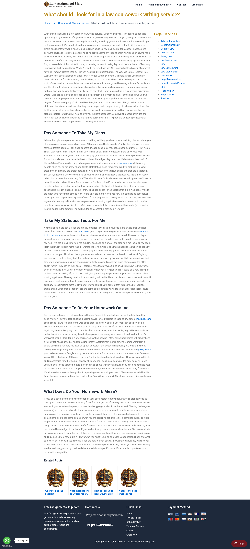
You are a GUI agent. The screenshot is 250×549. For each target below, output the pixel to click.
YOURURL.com (143, 319)
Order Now (197, 4)
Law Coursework (169, 68)
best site (83, 231)
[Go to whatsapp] (7, 540)
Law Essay (166, 75)
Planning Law (167, 90)
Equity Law (166, 56)
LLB (163, 87)
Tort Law (165, 98)
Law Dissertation (169, 71)
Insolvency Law (169, 60)
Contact (181, 4)
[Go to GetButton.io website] (7, 546)
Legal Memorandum (171, 79)
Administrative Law (158, 4)
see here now (125, 163)
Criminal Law (167, 52)
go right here (144, 349)
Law (163, 64)
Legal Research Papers (173, 83)
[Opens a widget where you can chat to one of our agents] (239, 544)
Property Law (167, 94)
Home (138, 4)
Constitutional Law (170, 45)
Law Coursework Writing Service (71, 23)
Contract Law (167, 48)
